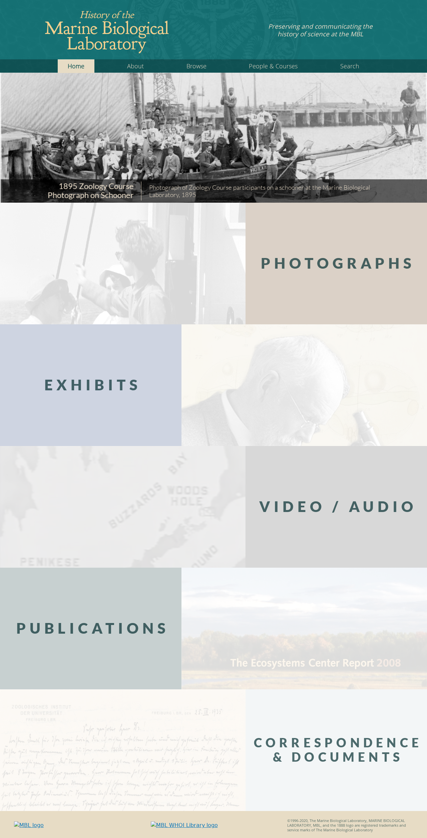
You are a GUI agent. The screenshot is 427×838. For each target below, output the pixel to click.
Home (76, 66)
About (135, 66)
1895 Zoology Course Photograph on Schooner (90, 190)
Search (349, 66)
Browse (196, 66)
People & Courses (273, 66)
